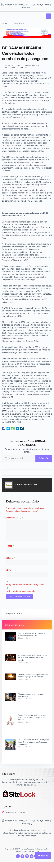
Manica (13, 341)
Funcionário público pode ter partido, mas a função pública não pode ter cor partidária (33, 717)
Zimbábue (45, 232)
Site (8, 570)
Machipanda (43, 244)
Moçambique (11, 232)
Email (10, 558)
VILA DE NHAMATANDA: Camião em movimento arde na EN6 (32, 634)
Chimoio (21, 341)
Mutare (36, 252)
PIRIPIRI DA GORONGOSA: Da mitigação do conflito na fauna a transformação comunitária (33, 742)
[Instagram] (22, 856)
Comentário (14, 518)
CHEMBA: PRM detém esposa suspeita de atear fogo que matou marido (33, 676)
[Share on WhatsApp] (13, 428)
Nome (10, 546)
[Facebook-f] (18, 856)
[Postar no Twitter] (8, 428)
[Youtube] (32, 856)
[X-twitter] (27, 856)
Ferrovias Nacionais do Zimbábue (25, 257)
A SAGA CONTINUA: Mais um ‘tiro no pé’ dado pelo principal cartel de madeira (32, 657)
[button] (48, 16)
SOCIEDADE (18, 23)
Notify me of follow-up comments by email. (25, 584)
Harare (10, 271)
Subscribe (44, 458)
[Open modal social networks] (22, 428)
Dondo (29, 341)
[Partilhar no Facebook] (3, 428)
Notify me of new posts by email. (20, 591)
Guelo (13, 338)
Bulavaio (33, 232)
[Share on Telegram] (17, 428)
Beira (35, 230)
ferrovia (9, 230)
